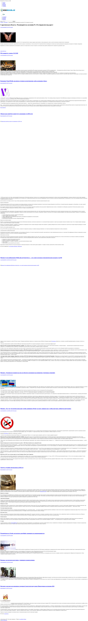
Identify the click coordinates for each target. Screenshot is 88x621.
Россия (5, 51)
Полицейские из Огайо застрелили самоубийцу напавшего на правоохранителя (22, 533)
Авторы (3, 3)
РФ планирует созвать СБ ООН (9, 53)
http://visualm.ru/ (3, 107)
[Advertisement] (44, 29)
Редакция (4, 5)
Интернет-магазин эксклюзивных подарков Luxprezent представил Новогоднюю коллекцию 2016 (27, 586)
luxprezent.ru (6, 613)
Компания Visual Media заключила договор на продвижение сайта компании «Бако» (23, 81)
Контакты (4, 4)
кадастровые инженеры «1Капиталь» (15, 246)
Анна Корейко (2, 27)
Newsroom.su (53, 341)
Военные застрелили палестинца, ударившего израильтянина (17, 560)
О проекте (4, 6)
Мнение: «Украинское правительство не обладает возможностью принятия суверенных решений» (27, 372)
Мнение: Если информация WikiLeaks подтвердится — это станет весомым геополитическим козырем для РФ (31, 257)
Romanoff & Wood (43, 491)
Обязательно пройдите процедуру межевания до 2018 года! (16, 113)
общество (2, 51)
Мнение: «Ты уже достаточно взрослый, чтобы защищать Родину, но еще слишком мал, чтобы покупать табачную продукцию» (35, 408)
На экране (4, 17)
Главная (3, 2)
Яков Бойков (2, 83)
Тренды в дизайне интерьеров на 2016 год (11, 467)
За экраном (4, 16)
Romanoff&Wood (14, 522)
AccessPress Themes (22, 619)
